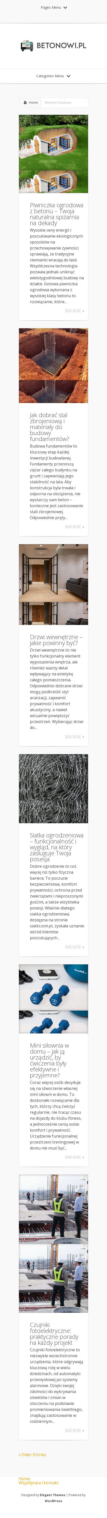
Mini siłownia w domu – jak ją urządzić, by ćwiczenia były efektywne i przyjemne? (49, 1060)
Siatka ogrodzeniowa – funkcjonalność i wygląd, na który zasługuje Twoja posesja (57, 847)
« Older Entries (32, 1454)
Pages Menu (51, 7)
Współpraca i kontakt (38, 1482)
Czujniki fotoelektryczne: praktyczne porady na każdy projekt (54, 1333)
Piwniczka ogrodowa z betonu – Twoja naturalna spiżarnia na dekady (56, 214)
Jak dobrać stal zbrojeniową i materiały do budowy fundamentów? (49, 427)
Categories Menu (50, 76)
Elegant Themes (52, 1495)
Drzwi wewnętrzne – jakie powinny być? (56, 640)
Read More (73, 311)
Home (33, 102)
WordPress (53, 1501)
